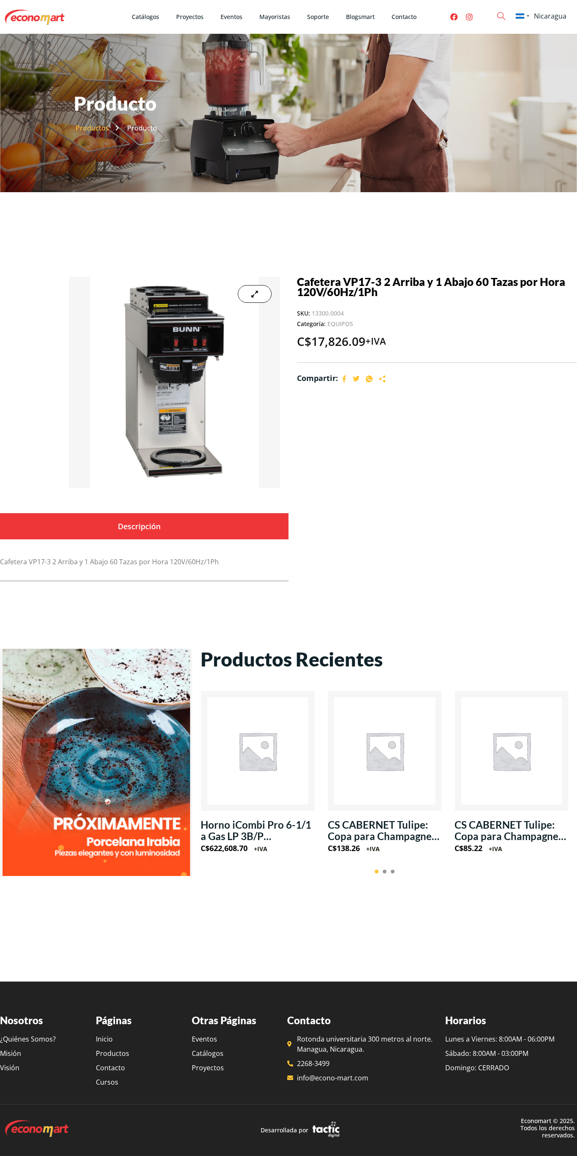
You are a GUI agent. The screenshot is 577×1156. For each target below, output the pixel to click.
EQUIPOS (340, 324)
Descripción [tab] (139, 526)
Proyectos (190, 17)
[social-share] (344, 378)
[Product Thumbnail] (255, 294)
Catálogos (145, 17)
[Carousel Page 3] (393, 871)
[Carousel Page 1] (376, 871)
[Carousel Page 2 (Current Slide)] (384, 871)
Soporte (318, 17)
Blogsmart (360, 17)
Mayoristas (274, 17)
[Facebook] (454, 16)
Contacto (404, 17)
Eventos (231, 17)
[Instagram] (469, 16)
